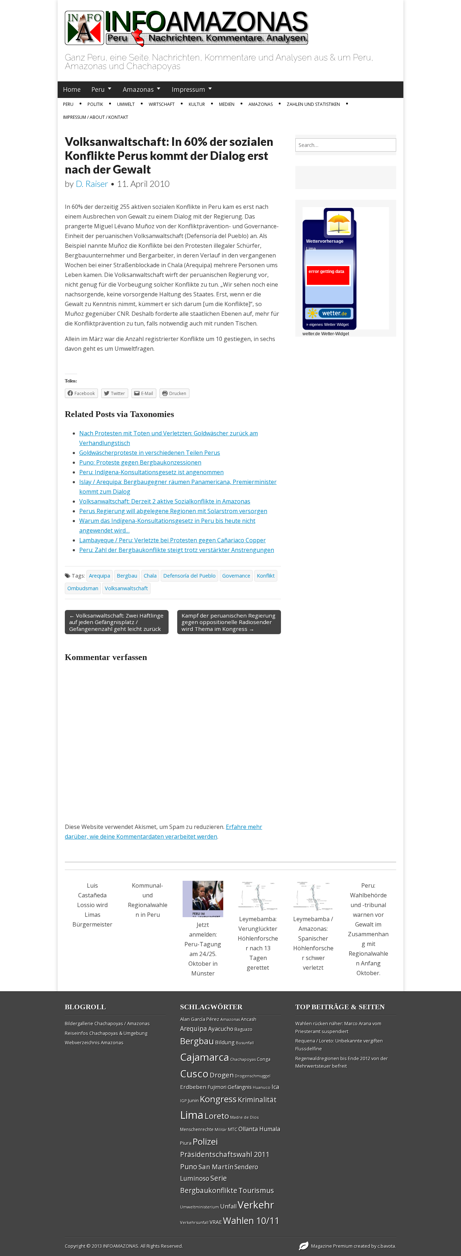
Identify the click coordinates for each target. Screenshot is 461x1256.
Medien (226, 104)
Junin (193, 1100)
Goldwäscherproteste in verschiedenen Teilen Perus (149, 453)
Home (72, 89)
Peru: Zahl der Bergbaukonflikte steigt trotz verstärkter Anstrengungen (176, 550)
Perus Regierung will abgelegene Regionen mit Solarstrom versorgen (173, 511)
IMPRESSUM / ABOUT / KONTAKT (95, 117)
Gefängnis (240, 1086)
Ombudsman (82, 588)
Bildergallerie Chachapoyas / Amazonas (107, 1023)
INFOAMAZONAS (120, 1246)
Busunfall (245, 1042)
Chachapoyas (243, 1059)
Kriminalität (257, 1099)
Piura (186, 1143)
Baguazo (243, 1029)
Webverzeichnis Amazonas (94, 1042)
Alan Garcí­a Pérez (199, 1019)
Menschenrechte (197, 1129)
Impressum (188, 89)
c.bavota (386, 1246)
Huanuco (261, 1087)
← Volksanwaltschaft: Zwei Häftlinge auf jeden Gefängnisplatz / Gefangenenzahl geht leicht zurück (116, 622)
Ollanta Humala (259, 1129)
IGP (183, 1100)
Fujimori (217, 1087)
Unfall (228, 1206)
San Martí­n (215, 1166)
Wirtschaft (162, 104)
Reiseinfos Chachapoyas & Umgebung (106, 1033)
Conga (263, 1059)
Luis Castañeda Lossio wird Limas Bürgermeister (92, 905)
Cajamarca (204, 1057)
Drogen (222, 1075)
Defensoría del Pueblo (189, 575)
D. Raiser (92, 183)
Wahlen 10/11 (251, 1220)
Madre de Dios (244, 1117)
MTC (232, 1129)
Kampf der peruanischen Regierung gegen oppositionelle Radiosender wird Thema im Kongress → (229, 622)
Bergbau (127, 575)
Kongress (218, 1099)
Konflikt (266, 575)
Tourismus (256, 1190)
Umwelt (126, 104)
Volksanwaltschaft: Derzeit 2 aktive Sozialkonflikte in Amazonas (164, 501)
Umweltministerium (199, 1207)
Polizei (205, 1141)
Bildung (225, 1042)
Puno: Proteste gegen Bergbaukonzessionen (140, 462)
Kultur (197, 104)
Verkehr (256, 1204)
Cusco (194, 1073)
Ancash (248, 1019)
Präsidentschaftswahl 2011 (225, 1154)
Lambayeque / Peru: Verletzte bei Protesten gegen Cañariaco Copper (172, 540)
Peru (98, 89)
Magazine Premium (332, 1246)
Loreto (217, 1115)
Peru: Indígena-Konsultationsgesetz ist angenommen (151, 472)
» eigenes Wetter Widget (327, 324)
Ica (275, 1087)
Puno (188, 1166)
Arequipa (99, 575)
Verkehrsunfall (194, 1222)
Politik (95, 104)
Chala (150, 575)
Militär (221, 1129)
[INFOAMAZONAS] (187, 25)
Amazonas (138, 89)
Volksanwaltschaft (126, 588)
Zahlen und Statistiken (313, 104)
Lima (191, 1115)
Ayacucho (220, 1029)
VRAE (216, 1222)
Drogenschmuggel (252, 1075)
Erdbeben (193, 1086)
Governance (236, 575)
